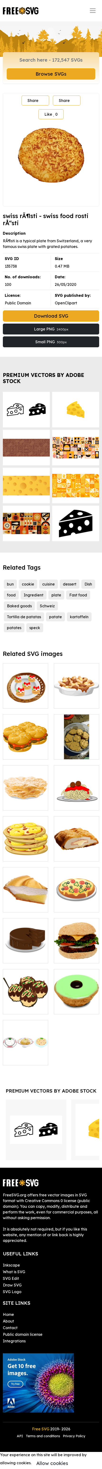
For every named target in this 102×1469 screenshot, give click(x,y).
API (20, 1436)
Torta (13, 956)
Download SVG (51, 316)
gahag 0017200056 (25, 1056)
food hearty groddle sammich (25, 750)
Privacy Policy (74, 1436)
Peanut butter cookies (76, 750)
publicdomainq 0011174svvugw (76, 903)
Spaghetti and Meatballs (76, 801)
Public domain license (22, 1334)
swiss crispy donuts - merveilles (26, 801)
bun (10, 584)
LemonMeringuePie (26, 905)
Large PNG (51, 329)
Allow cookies (52, 1463)
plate (56, 595)
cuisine (48, 584)
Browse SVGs (51, 74)
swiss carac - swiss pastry (76, 1005)
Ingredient (33, 595)
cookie (28, 584)
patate (55, 616)
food (11, 595)
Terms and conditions (43, 1436)
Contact (10, 1327)
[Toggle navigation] (92, 10)
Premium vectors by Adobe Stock (43, 378)
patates (14, 627)
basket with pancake (25, 699)
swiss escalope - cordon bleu (76, 852)
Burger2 (66, 956)
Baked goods (19, 606)
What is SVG (14, 1271)
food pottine (70, 702)
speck (34, 627)
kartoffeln (79, 616)
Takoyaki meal (21, 1007)
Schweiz (47, 606)
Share (33, 100)
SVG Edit (11, 1278)
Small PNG (51, 341)
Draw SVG (12, 1285)
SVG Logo (12, 1291)
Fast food (78, 595)
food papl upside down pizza (25, 852)
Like (51, 114)
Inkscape (11, 1265)
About (8, 1321)
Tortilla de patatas (24, 616)
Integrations (14, 1341)
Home (8, 1314)
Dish (88, 584)
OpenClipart (66, 303)
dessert (69, 584)
